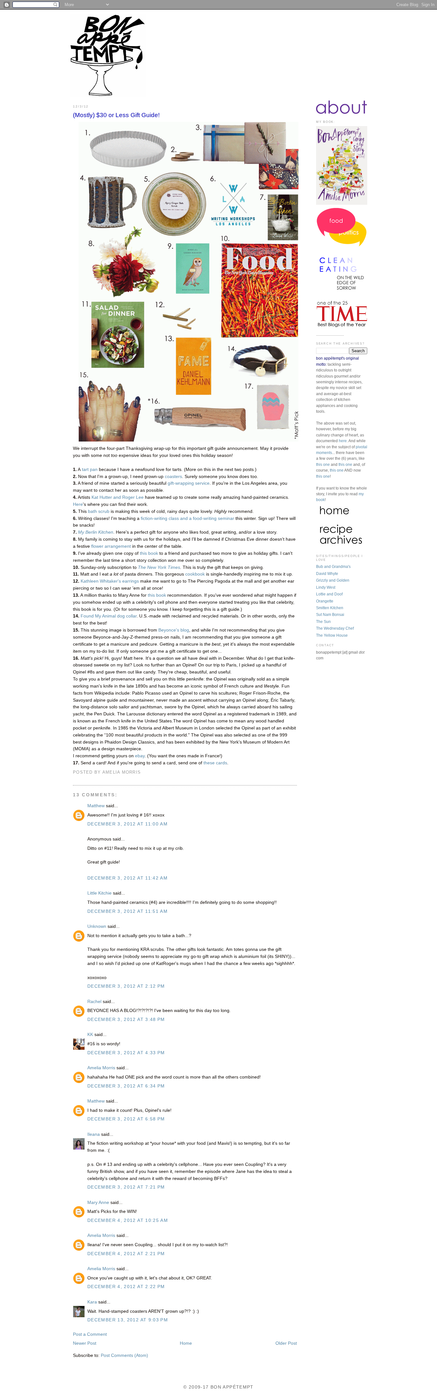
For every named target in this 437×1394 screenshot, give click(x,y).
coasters (173, 476)
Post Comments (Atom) (124, 1355)
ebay (140, 755)
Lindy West (325, 587)
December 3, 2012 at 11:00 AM (127, 824)
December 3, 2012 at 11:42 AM (127, 878)
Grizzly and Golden (332, 580)
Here (78, 504)
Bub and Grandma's (333, 566)
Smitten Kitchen (329, 608)
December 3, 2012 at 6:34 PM (126, 1086)
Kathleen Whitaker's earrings (110, 581)
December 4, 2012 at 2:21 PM (126, 1253)
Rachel (94, 1001)
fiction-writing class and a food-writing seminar (187, 518)
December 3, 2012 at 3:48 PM (126, 1019)
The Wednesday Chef (335, 628)
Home (186, 1343)
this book (149, 553)
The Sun (323, 621)
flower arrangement (111, 546)
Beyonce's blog (173, 630)
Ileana (93, 1134)
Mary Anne (98, 1202)
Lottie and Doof (329, 594)
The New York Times (159, 567)
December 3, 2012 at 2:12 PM (126, 986)
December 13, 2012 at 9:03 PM (127, 1320)
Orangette (324, 601)
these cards (215, 763)
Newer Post (84, 1343)
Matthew (96, 805)
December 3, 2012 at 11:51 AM (127, 911)
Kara (92, 1302)
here (343, 441)
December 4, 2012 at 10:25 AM (127, 1220)
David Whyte (327, 573)
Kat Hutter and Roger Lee (117, 497)
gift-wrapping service (189, 483)
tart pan (90, 469)
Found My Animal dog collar (109, 616)
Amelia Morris (101, 1067)
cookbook (195, 574)
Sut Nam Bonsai (330, 614)
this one (323, 464)
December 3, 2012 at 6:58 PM (126, 1119)
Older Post (286, 1343)
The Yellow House (332, 635)
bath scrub (98, 511)
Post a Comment (90, 1334)
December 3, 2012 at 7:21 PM (126, 1187)
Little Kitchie (99, 893)
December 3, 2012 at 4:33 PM (126, 1052)
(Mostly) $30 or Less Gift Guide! (116, 115)
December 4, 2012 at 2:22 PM (126, 1286)
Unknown (96, 926)
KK (90, 1034)
